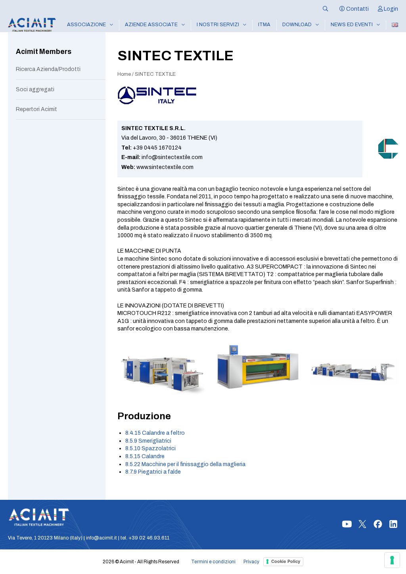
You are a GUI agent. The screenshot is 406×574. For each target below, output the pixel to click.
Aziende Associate (151, 24)
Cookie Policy (285, 561)
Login (390, 9)
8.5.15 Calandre (145, 456)
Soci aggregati (35, 89)
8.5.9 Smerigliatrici (148, 441)
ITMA (264, 24)
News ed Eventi (352, 24)
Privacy (251, 561)
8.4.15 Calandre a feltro (155, 433)
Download (297, 24)
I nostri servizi (218, 24)
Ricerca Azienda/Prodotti (48, 69)
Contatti (357, 9)
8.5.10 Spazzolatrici (150, 448)
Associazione (86, 24)
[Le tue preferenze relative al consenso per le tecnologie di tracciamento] (392, 560)
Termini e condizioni (213, 561)
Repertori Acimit (36, 109)
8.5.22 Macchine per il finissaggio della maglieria (185, 464)
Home (124, 74)
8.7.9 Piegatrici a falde (153, 472)
